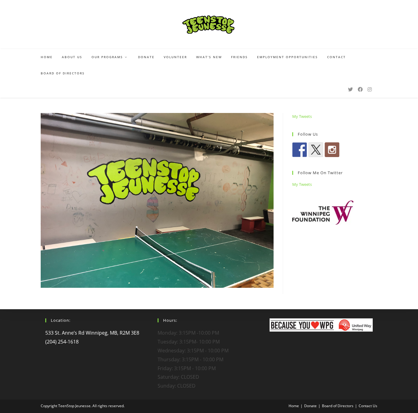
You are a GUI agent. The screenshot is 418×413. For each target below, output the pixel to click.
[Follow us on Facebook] (299, 149)
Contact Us (368, 405)
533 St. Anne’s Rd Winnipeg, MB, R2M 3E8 (92, 332)
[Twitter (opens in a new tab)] (350, 89)
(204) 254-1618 (62, 341)
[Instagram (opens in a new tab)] (369, 89)
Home (294, 405)
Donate (310, 405)
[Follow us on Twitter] (315, 149)
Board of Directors (337, 405)
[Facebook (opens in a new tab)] (360, 89)
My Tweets (302, 116)
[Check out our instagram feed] (332, 149)
